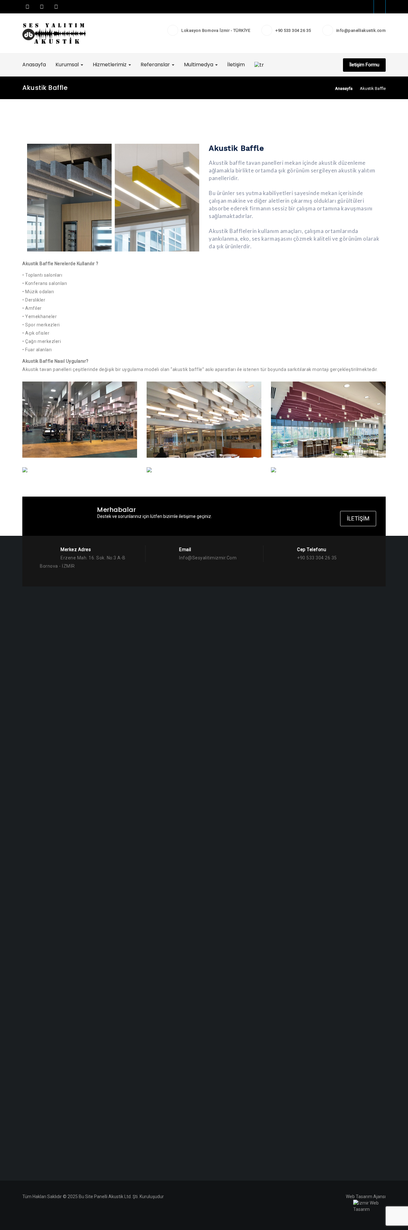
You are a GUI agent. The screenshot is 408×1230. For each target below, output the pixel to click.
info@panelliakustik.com (361, 30)
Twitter (42, 7)
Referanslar (156, 64)
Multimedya (199, 64)
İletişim (236, 64)
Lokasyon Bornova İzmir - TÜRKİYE (215, 30)
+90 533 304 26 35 (293, 30)
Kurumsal (67, 64)
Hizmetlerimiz (110, 64)
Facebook (27, 7)
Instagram (55, 7)
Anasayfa (34, 64)
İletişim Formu (364, 65)
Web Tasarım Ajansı (366, 1196)
